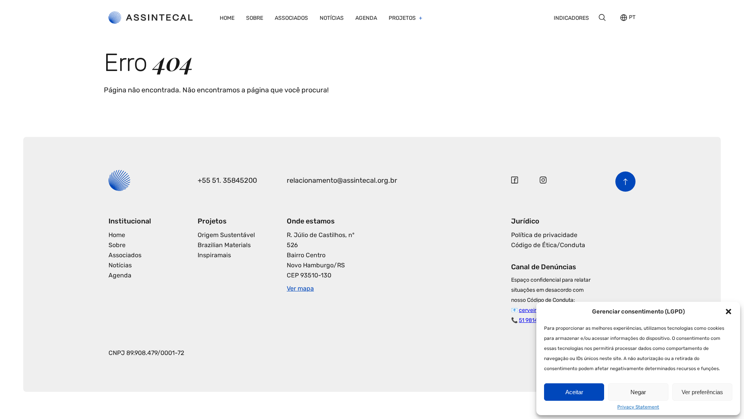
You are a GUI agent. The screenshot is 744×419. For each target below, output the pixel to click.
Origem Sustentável (226, 235)
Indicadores (571, 18)
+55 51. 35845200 (227, 180)
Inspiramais (214, 255)
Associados (291, 18)
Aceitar (574, 392)
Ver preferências (702, 392)
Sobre (254, 18)
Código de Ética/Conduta (548, 245)
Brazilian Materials (224, 245)
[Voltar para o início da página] (625, 181)
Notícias (332, 18)
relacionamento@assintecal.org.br (342, 180)
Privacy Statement (638, 407)
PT (632, 17)
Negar (638, 392)
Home (227, 18)
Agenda (366, 18)
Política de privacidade (544, 235)
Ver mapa (300, 288)
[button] (728, 311)
